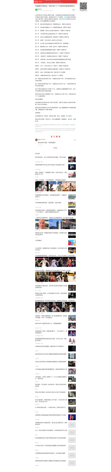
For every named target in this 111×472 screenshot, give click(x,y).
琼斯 (48, 89)
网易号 (40, 1)
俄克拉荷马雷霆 (63, 19)
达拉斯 (66, 17)
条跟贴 (55, 148)
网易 (36, 1)
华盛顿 (69, 116)
